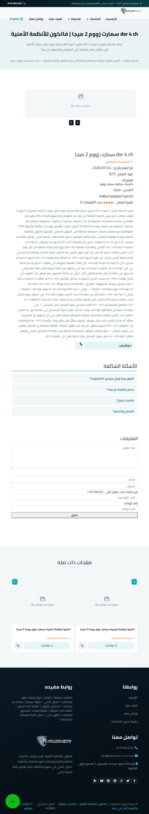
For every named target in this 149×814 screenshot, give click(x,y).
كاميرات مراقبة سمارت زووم (116, 184)
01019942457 (14, 3)
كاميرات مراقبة (131, 60)
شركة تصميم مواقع (23, 806)
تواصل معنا (36, 18)
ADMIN (50, 808)
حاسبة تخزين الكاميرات (124, 721)
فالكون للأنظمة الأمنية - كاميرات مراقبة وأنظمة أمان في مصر (98, 806)
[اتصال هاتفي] (79, 345)
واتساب (124, 345)
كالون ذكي (53, 715)
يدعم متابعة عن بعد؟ (120, 389)
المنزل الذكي (51, 701)
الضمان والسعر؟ (123, 411)
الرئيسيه (111, 18)
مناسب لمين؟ (125, 400)
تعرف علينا (55, 18)
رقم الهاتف (131, 503)
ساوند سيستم (33, 701)
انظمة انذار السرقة (61, 710)
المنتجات (95, 19)
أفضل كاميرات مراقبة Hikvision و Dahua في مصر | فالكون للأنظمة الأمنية (81, 60)
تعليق (74, 515)
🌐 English (16, 18)
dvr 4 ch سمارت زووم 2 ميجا (24, 60)
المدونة (76, 19)
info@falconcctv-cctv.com (117, 755)
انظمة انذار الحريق (28, 706)
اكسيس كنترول (51, 706)
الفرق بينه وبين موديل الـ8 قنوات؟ (112, 378)
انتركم (47, 697)
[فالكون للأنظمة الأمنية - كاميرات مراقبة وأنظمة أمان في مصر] (131, 11)
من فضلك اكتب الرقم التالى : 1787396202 (112, 492)
